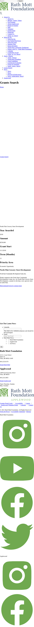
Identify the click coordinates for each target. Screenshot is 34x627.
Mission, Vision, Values (15, 20)
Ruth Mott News (9, 338)
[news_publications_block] (16, 76)
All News (13, 343)
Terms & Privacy (5, 411)
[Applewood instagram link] (17, 592)
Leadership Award (13, 52)
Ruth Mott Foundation (16, 340)
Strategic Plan (12, 44)
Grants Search (8, 68)
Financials (11, 32)
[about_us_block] (13, 36)
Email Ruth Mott (5, 365)
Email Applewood (5, 381)
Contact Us (11, 34)
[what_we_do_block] (14, 54)
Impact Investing (12, 46)
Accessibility (19, 403)
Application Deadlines (14, 59)
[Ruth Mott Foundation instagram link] (17, 450)
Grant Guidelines (13, 61)
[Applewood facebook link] (17, 626)
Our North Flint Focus (14, 41)
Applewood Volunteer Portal (9, 405)
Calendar (10, 51)
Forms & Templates (13, 64)
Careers (28, 403)
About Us (7, 17)
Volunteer (10, 29)
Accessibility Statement (18, 411)
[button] (1, 14)
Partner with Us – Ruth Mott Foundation (20, 49)
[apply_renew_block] (14, 66)
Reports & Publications (14, 74)
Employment (11, 30)
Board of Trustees (13, 25)
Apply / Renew (8, 56)
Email (5, 334)
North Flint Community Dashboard (18, 47)
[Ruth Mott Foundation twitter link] (17, 553)
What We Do (8, 37)
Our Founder (11, 22)
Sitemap (28, 411)
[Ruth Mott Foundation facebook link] (17, 519)
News (5, 69)
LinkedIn (6, 327)
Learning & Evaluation (14, 63)
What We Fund (12, 42)
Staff (9, 27)
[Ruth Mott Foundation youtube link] (17, 484)
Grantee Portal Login (6, 403)
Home (2, 87)
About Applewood (13, 24)
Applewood (7, 78)
